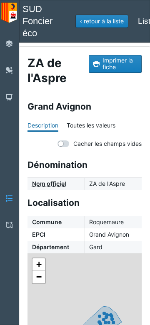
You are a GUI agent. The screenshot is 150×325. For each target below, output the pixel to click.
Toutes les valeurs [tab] (91, 125)
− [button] (39, 277)
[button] (102, 21)
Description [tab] (43, 125)
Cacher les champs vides (107, 143)
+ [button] (39, 264)
